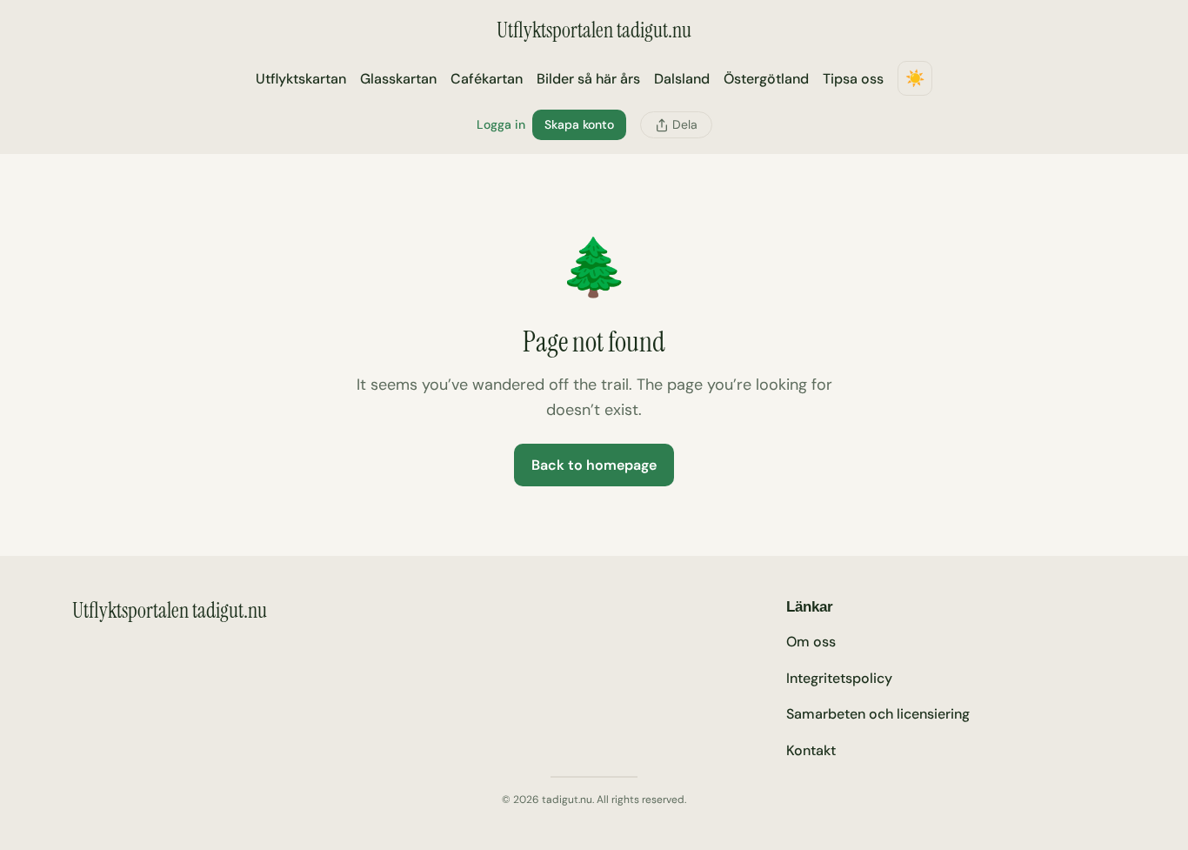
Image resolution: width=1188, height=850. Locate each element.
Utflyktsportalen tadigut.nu (594, 30)
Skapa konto (579, 124)
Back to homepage (594, 465)
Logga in (501, 124)
